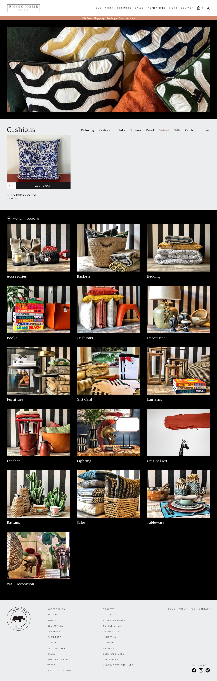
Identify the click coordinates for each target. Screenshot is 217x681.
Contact (187, 8)
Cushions (21, 130)
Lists (173, 8)
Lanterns (109, 637)
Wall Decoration (59, 670)
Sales (139, 8)
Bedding (53, 615)
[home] (23, 8)
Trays (51, 665)
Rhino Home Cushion (22, 194)
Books (107, 615)
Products (124, 8)
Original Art (56, 648)
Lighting (109, 643)
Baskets (109, 609)
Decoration (111, 631)
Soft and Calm (57, 659)
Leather (52, 643)
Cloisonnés (55, 626)
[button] (200, 8)
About (109, 8)
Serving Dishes (113, 654)
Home (97, 8)
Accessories (56, 609)
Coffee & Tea (112, 626)
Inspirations (156, 8)
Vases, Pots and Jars (118, 665)
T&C (193, 609)
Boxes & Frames (114, 620)
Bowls (52, 620)
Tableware (110, 659)
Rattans (108, 648)
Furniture (54, 637)
